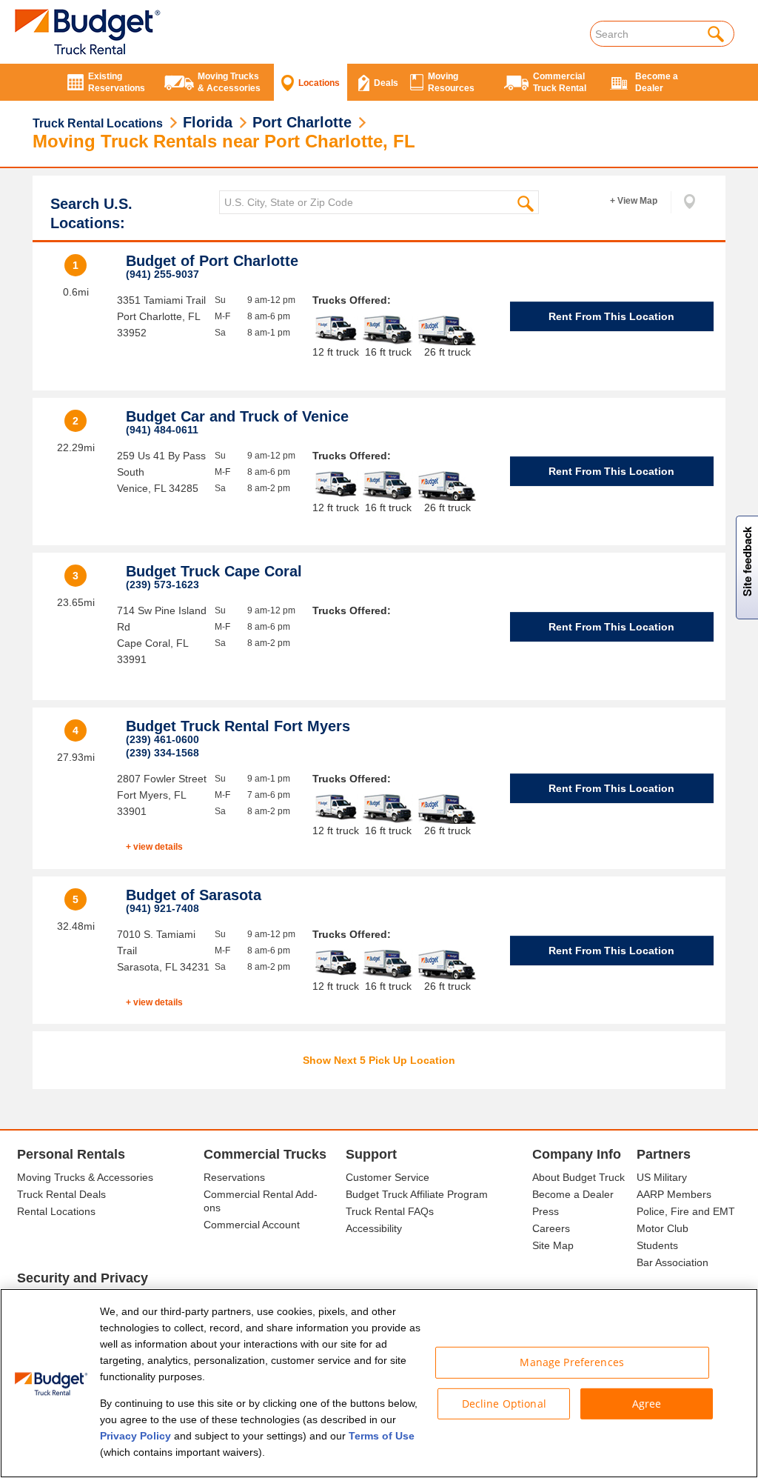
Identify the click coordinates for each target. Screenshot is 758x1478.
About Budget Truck (578, 1177)
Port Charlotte (302, 122)
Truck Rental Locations (98, 123)
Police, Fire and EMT (686, 1211)
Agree (647, 1403)
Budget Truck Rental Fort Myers (238, 726)
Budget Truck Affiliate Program (417, 1194)
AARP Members (674, 1194)
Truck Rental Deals (61, 1194)
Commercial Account (252, 1225)
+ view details (154, 847)
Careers (551, 1228)
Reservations (234, 1177)
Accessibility (374, 1228)
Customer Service (387, 1177)
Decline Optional (504, 1403)
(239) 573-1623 (162, 584)
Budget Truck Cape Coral (214, 571)
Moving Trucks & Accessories (85, 1177)
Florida (207, 122)
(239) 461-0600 (162, 739)
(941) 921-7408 (162, 908)
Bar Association (672, 1262)
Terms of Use (382, 1436)
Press (545, 1211)
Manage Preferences (572, 1362)
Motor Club (662, 1228)
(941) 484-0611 (162, 430)
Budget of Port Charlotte (212, 261)
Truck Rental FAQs (390, 1211)
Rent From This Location (611, 316)
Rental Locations (56, 1211)
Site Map (553, 1245)
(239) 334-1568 (162, 753)
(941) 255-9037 (162, 274)
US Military (662, 1177)
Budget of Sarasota (193, 895)
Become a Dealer (573, 1194)
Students (657, 1245)
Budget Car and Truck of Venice (237, 416)
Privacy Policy (135, 1436)
